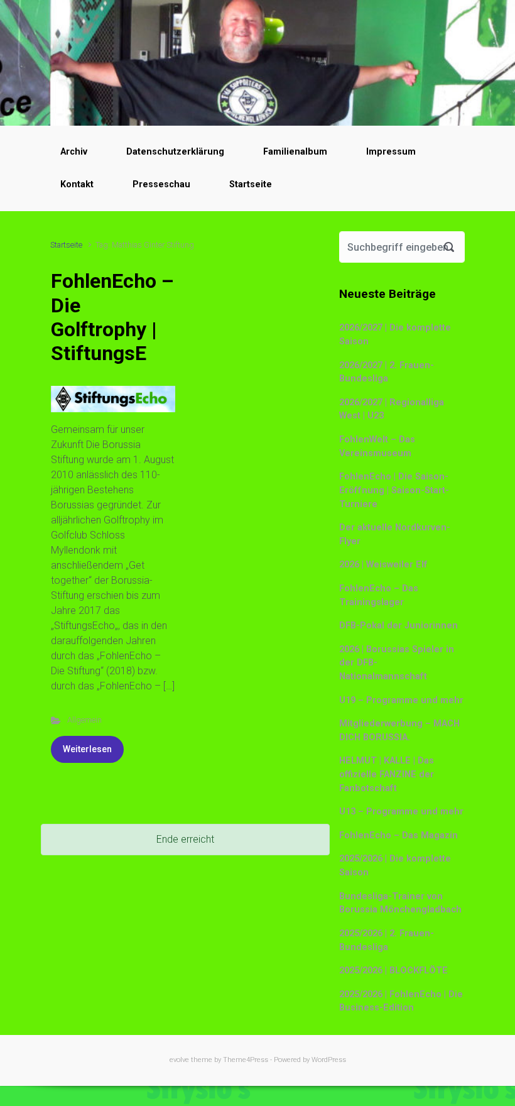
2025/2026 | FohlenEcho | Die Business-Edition (401, 1001)
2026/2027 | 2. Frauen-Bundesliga (386, 372)
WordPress (329, 1060)
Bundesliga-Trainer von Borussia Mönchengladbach (400, 903)
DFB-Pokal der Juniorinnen (398, 625)
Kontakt (77, 184)
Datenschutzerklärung (175, 151)
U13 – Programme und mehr (401, 811)
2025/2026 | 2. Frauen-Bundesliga (386, 940)
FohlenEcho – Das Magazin (398, 835)
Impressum (391, 151)
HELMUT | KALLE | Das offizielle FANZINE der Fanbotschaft (386, 774)
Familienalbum (295, 151)
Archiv (73, 151)
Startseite (250, 184)
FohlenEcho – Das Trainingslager (378, 595)
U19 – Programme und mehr (401, 700)
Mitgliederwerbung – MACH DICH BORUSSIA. (399, 730)
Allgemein (84, 720)
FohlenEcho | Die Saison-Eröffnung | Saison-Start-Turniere (394, 490)
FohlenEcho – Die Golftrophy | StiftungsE (112, 317)
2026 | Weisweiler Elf (383, 564)
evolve (179, 1060)
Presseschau (161, 184)
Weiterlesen (87, 749)
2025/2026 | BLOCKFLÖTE (393, 970)
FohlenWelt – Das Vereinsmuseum (377, 446)
